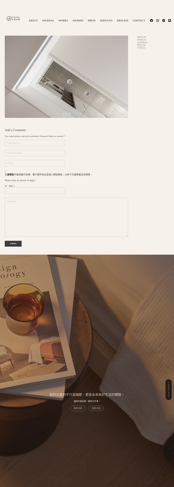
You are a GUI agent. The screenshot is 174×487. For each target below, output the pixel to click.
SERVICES (106, 20)
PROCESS (122, 20)
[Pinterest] (164, 21)
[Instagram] (158, 21)
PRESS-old (141, 45)
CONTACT (139, 20)
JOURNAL (48, 20)
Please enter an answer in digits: (20, 180)
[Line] (170, 21)
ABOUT (33, 20)
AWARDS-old (142, 42)
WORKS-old (141, 39)
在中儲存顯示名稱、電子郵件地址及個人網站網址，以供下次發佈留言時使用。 (49, 174)
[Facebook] (152, 21)
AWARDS (77, 20)
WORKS (63, 20)
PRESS (92, 20)
